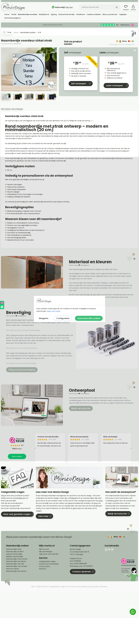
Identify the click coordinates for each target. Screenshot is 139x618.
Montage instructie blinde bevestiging (21, 363)
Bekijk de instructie (80, 408)
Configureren (63, 318)
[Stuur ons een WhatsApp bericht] (133, 612)
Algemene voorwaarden (48, 554)
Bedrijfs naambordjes (14, 556)
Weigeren (43, 318)
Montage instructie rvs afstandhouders (22, 348)
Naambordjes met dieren (16, 561)
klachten (42, 569)
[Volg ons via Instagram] (106, 549)
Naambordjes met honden (16, 566)
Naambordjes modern (15, 552)
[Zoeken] (116, 7)
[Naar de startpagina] (16, 7)
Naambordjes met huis (15, 564)
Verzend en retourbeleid (49, 564)
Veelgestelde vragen (47, 561)
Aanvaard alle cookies (88, 318)
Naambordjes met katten (16, 571)
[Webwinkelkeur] (129, 570)
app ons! (69, 7)
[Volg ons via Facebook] (109, 549)
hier (91, 121)
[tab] (5, 109)
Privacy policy (44, 566)
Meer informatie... (54, 311)
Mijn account (44, 549)
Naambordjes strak (13, 549)
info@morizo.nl (76, 558)
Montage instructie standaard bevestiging (23, 330)
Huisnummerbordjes (14, 554)
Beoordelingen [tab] (17, 109)
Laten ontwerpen (114, 85)
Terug (9, 32)
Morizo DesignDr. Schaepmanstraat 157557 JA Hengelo (79, 551)
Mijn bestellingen (45, 552)
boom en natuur (12, 569)
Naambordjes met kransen (17, 559)
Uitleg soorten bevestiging (22, 369)
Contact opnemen (81, 571)
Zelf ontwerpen (78, 83)
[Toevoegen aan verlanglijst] (135, 50)
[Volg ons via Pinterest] (112, 549)
